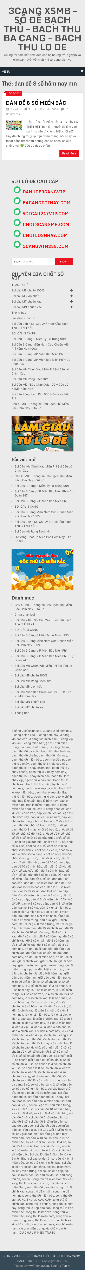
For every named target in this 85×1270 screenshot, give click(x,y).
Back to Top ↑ (61, 1265)
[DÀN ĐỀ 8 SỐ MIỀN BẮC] (14, 124)
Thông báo (19, 312)
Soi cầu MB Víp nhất (25, 296)
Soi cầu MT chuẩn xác (26, 301)
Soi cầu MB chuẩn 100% (43, 109)
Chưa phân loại (25, 614)
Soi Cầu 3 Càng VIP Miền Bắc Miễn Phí (37, 354)
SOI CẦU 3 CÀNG (23, 333)
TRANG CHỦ (20, 284)
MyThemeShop (39, 1265)
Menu (6, 71)
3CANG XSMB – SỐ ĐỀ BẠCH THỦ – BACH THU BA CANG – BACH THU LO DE (42, 28)
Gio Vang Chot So (23, 318)
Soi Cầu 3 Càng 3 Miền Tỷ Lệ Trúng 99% (39, 339)
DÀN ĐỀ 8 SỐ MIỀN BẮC (36, 103)
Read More (69, 153)
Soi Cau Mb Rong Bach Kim (30, 379)
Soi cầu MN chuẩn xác (27, 307)
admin (18, 109)
